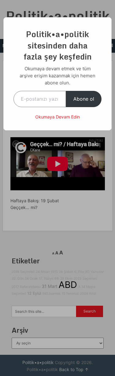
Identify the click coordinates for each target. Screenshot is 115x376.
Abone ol (83, 99)
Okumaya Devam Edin (57, 116)
